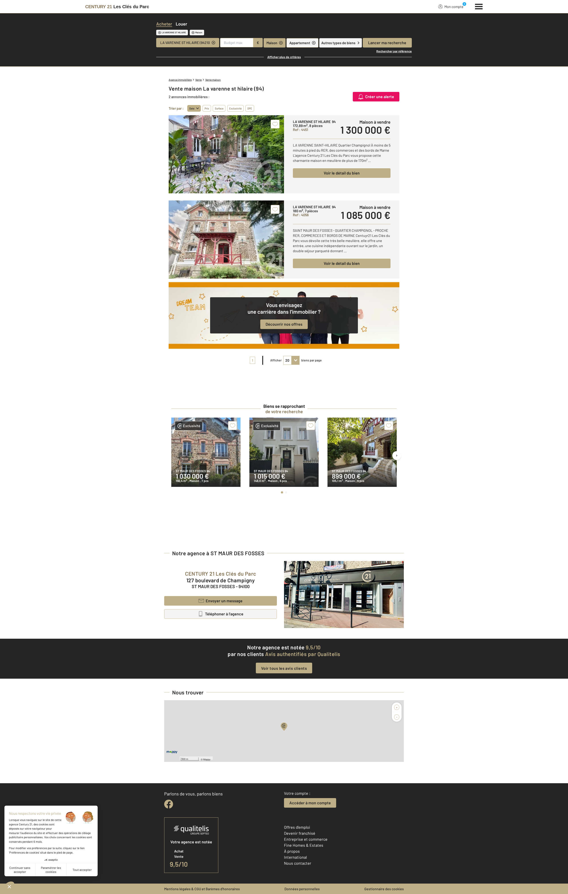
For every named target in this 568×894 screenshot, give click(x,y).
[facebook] (168, 804)
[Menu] (479, 6)
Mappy (207, 759)
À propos (292, 851)
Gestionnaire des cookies (384, 889)
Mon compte (453, 6)
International (295, 857)
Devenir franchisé (299, 833)
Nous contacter (297, 863)
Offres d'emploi (297, 827)
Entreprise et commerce (305, 839)
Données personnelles (302, 889)
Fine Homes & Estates (303, 845)
